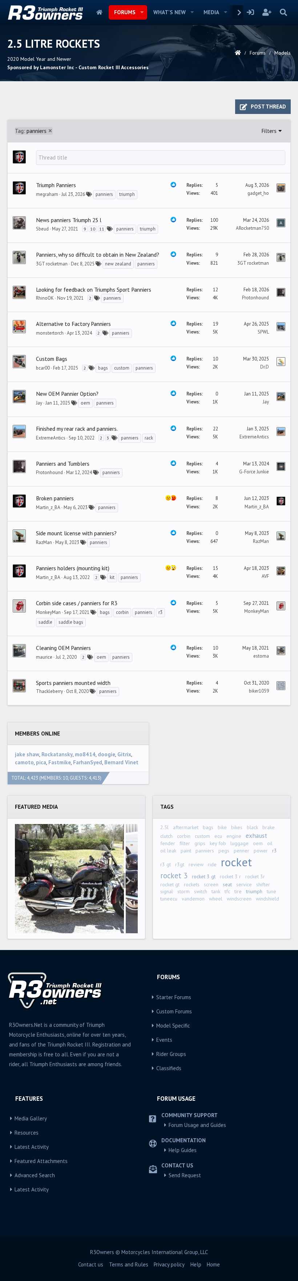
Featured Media (36, 806)
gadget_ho (258, 193)
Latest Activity (32, 1146)
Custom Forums (174, 1011)
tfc (227, 891)
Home (99, 12)
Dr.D (264, 367)
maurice (44, 657)
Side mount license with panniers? (76, 533)
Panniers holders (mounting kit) (72, 568)
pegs (223, 850)
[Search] (283, 12)
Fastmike (59, 762)
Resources (27, 1132)
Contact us (90, 1264)
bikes (236, 827)
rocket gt (170, 884)
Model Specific (173, 1025)
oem (85, 403)
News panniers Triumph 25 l (68, 220)
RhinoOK (45, 298)
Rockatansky (57, 754)
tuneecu (168, 898)
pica (41, 762)
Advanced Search (35, 1175)
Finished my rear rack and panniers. (77, 428)
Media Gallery (31, 1118)
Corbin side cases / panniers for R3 (76, 603)
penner (241, 850)
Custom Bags (51, 358)
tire (238, 891)
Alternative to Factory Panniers (73, 323)
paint (186, 850)
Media (211, 12)
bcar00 (43, 368)
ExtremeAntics (50, 438)
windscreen (239, 898)
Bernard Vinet (121, 762)
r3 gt (165, 864)
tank (216, 891)
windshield (267, 898)
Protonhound (255, 298)
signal (166, 891)
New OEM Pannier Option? (67, 393)
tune (271, 891)
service (244, 884)
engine (233, 836)
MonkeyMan (48, 612)
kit (112, 577)
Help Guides (183, 1150)
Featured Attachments (41, 1161)
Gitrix (124, 754)
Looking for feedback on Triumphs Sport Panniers (93, 289)
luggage (239, 843)
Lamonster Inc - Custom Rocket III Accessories (94, 67)
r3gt (179, 864)
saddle (45, 622)
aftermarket (185, 827)
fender (167, 843)
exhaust (256, 835)
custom (121, 368)
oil (270, 843)
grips (199, 843)
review (196, 864)
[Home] (238, 53)
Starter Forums (173, 997)
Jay (39, 403)
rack (149, 438)
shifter (263, 884)
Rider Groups (171, 1054)
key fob (218, 843)
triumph (127, 194)
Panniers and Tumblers (62, 463)
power (261, 850)
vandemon (193, 898)
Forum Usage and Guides (197, 1125)
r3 (160, 612)
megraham (47, 194)
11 (101, 229)
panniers (31, 130)
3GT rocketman (52, 264)
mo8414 (85, 754)
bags (103, 368)
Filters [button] (269, 130)
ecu (218, 836)
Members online (37, 733)
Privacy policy (169, 1264)
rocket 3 (174, 875)
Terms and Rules (128, 1264)
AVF (265, 576)
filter (185, 843)
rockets (192, 884)
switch (200, 891)
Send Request (185, 1175)
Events (164, 1039)
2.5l (164, 827)
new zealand (118, 264)
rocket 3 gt (204, 876)
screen (211, 884)
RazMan (44, 542)
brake (268, 827)
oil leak (168, 850)
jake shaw (27, 754)
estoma (261, 656)
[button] (142, 12)
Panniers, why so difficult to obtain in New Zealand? (97, 254)
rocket (236, 862)
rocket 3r (255, 876)
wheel (215, 898)
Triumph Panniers (56, 185)
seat (227, 884)
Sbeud (42, 229)
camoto (24, 762)
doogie (106, 754)
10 (92, 229)
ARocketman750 (252, 228)
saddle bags (71, 622)
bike (222, 827)
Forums (125, 12)
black (252, 827)
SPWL (263, 332)
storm (183, 891)
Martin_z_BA (48, 507)
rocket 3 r (230, 876)
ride (212, 864)
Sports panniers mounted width (73, 682)
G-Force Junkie (254, 472)
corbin (122, 612)
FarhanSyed (87, 762)
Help (195, 1264)
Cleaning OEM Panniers (63, 647)
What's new (169, 12)
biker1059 (259, 691)
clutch (166, 836)
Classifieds (168, 1068)
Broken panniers (55, 498)
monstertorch (50, 333)
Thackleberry (49, 691)
